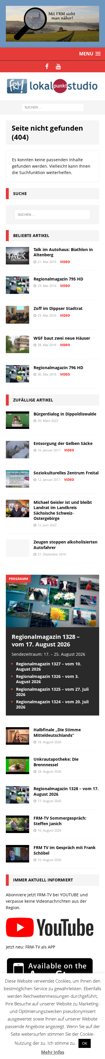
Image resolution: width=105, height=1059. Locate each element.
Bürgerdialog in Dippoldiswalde (65, 414)
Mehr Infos (52, 1052)
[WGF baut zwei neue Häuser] (17, 349)
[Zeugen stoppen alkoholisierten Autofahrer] (17, 553)
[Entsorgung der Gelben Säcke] (17, 455)
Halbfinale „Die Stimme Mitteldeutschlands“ (57, 732)
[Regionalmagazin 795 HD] (17, 290)
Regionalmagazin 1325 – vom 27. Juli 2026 (52, 691)
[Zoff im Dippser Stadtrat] (17, 320)
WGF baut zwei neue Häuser (62, 338)
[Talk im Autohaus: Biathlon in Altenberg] (17, 261)
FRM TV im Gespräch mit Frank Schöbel (65, 850)
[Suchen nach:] (52, 107)
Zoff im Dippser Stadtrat (58, 308)
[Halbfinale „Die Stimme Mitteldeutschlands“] (17, 741)
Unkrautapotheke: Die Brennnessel (56, 761)
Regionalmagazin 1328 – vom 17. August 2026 (46, 640)
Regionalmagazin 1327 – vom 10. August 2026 (48, 666)
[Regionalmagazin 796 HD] (17, 379)
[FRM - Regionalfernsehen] (52, 86)
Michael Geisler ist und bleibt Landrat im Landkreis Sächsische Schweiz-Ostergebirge (63, 510)
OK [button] (84, 1043)
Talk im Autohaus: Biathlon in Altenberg (63, 252)
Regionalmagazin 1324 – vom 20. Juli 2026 (52, 704)
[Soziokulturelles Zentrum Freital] (17, 484)
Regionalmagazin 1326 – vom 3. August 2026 (47, 679)
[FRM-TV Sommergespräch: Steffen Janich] (17, 829)
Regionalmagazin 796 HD (58, 367)
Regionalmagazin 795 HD (58, 279)
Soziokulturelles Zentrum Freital (66, 473)
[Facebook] (47, 66)
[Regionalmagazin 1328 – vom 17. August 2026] (52, 624)
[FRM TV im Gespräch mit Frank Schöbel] (17, 859)
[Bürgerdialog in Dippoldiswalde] (17, 425)
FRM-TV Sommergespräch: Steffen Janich (60, 820)
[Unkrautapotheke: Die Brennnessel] (17, 771)
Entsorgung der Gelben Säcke (63, 443)
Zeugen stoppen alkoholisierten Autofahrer (65, 544)
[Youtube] (58, 66)
